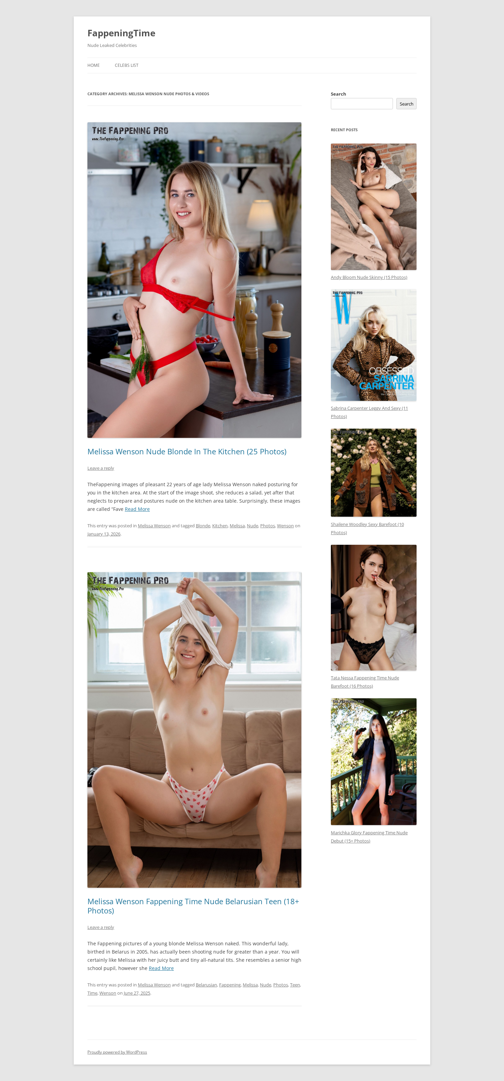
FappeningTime (121, 33)
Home (93, 65)
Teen (295, 985)
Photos (267, 526)
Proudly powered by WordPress (117, 1052)
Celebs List (127, 65)
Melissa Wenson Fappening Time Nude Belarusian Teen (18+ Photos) (193, 905)
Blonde (203, 526)
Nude (252, 526)
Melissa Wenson (154, 526)
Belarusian (206, 985)
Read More (137, 509)
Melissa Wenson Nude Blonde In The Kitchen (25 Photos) (186, 451)
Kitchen (220, 526)
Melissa (237, 526)
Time (92, 993)
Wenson (285, 526)
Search (338, 94)
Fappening (230, 985)
